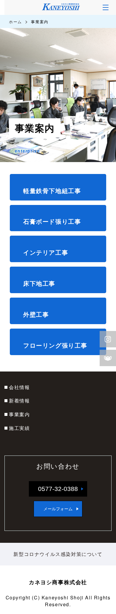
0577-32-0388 (58, 488)
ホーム (15, 21)
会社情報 (19, 387)
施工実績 (19, 428)
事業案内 (19, 414)
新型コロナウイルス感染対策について (57, 554)
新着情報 (19, 400)
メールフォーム (58, 508)
